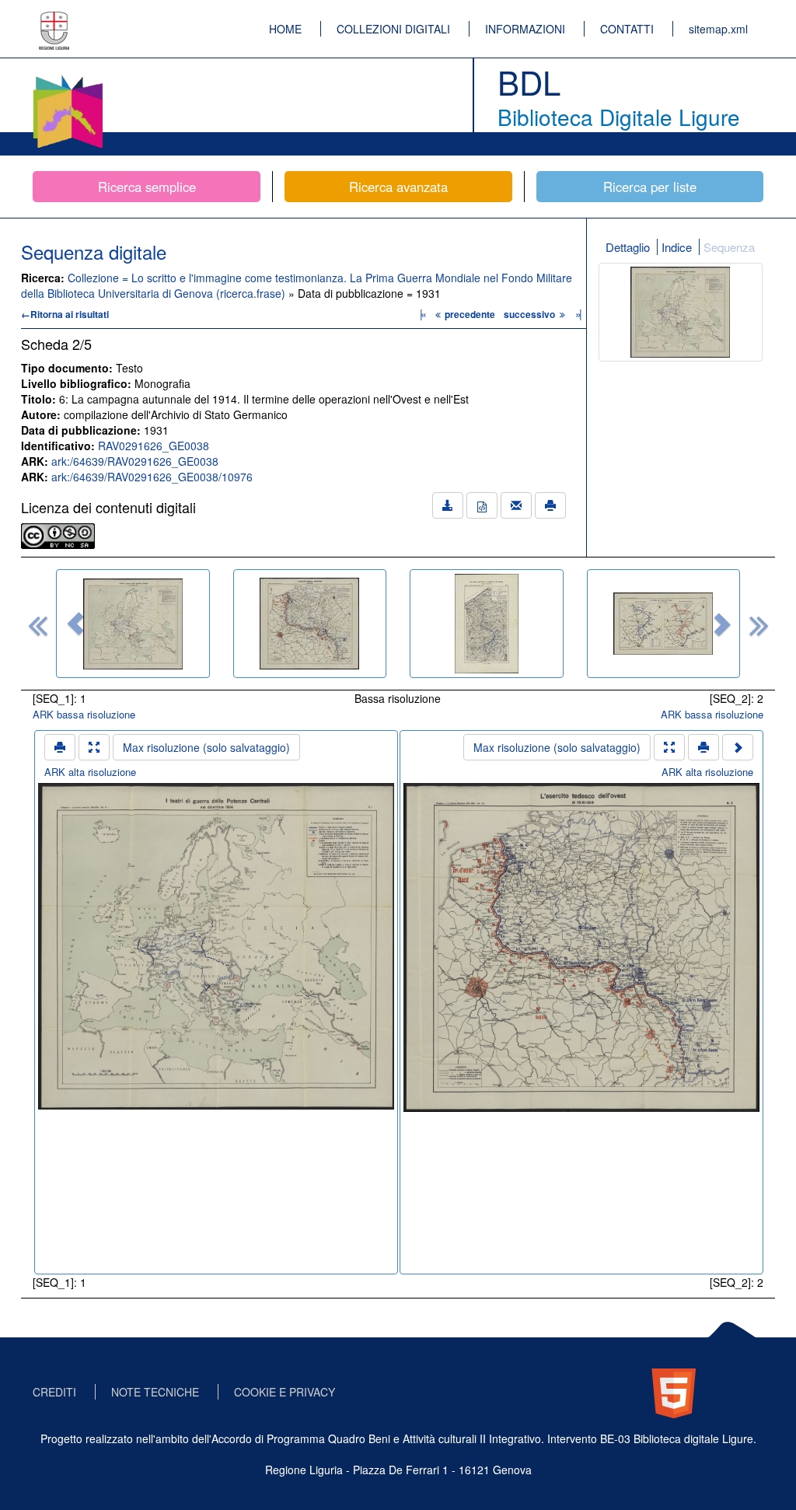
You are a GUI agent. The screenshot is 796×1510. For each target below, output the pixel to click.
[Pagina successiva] (737, 747)
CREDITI (54, 1392)
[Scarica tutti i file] (447, 505)
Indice (677, 247)
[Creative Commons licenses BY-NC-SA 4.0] (58, 534)
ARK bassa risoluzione (84, 714)
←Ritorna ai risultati (65, 314)
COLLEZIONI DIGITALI (393, 29)
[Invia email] (516, 505)
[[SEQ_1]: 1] (133, 623)
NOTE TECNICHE (155, 1392)
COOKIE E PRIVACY (284, 1392)
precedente (470, 314)
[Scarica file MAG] (482, 505)
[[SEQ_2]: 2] (310, 623)
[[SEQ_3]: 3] (487, 623)
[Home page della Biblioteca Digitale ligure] (67, 77)
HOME (285, 29)
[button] (75, 623)
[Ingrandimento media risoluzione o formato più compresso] (94, 747)
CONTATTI (627, 29)
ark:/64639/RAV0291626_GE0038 (134, 461)
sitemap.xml (718, 29)
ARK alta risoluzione (90, 771)
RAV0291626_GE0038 (153, 445)
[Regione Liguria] (54, 19)
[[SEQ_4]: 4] (664, 623)
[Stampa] (550, 505)
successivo (530, 314)
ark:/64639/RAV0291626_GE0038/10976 (152, 476)
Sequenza (729, 247)
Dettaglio (628, 247)
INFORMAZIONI (525, 29)
